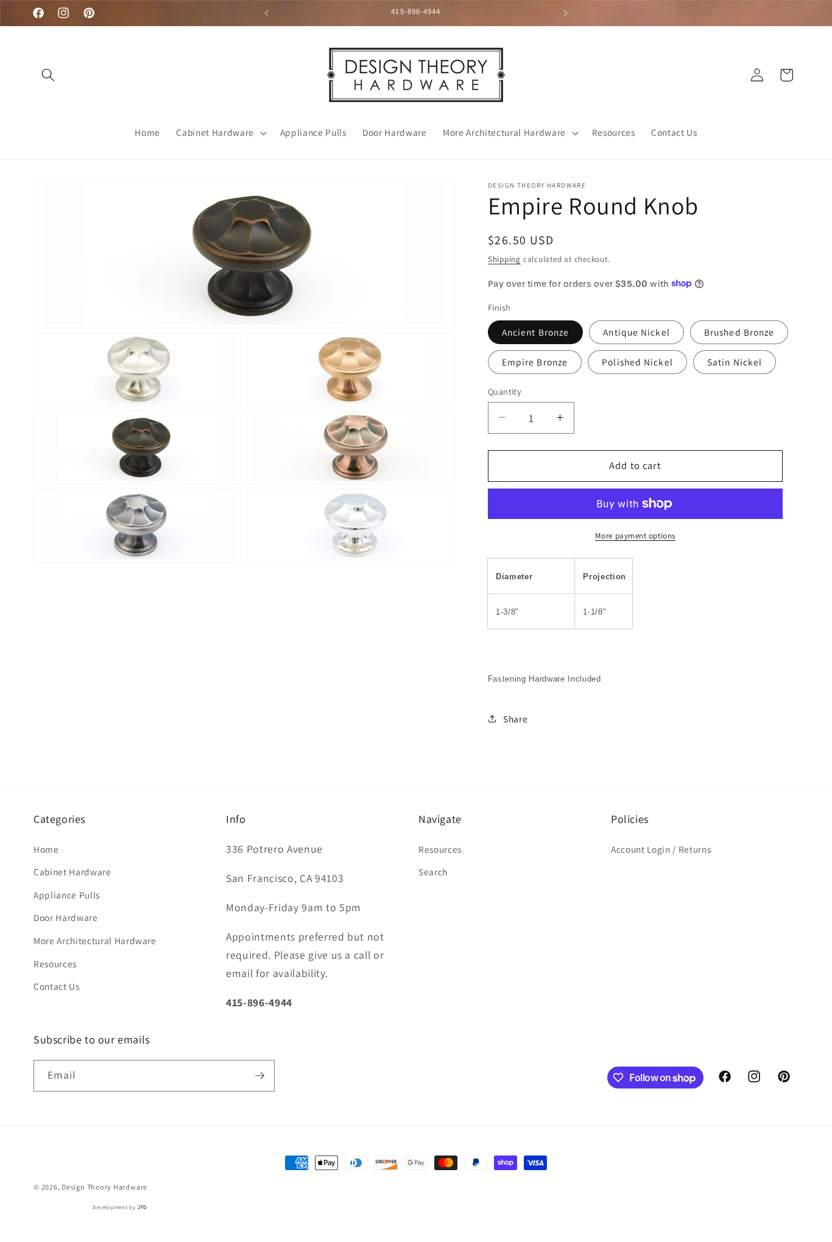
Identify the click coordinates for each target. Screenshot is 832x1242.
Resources (55, 964)
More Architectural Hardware (95, 940)
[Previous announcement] (266, 13)
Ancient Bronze (535, 331)
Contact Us (56, 986)
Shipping (504, 259)
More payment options (635, 535)
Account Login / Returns (661, 849)
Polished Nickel (637, 361)
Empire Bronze (535, 361)
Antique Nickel (636, 331)
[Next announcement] (565, 13)
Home (46, 849)
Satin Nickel (734, 361)
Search (433, 872)
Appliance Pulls (66, 895)
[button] (48, 75)
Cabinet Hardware (72, 872)
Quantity (505, 391)
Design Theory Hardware (104, 1186)
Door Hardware (65, 917)
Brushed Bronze (739, 331)
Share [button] (515, 718)
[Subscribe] (259, 1076)
